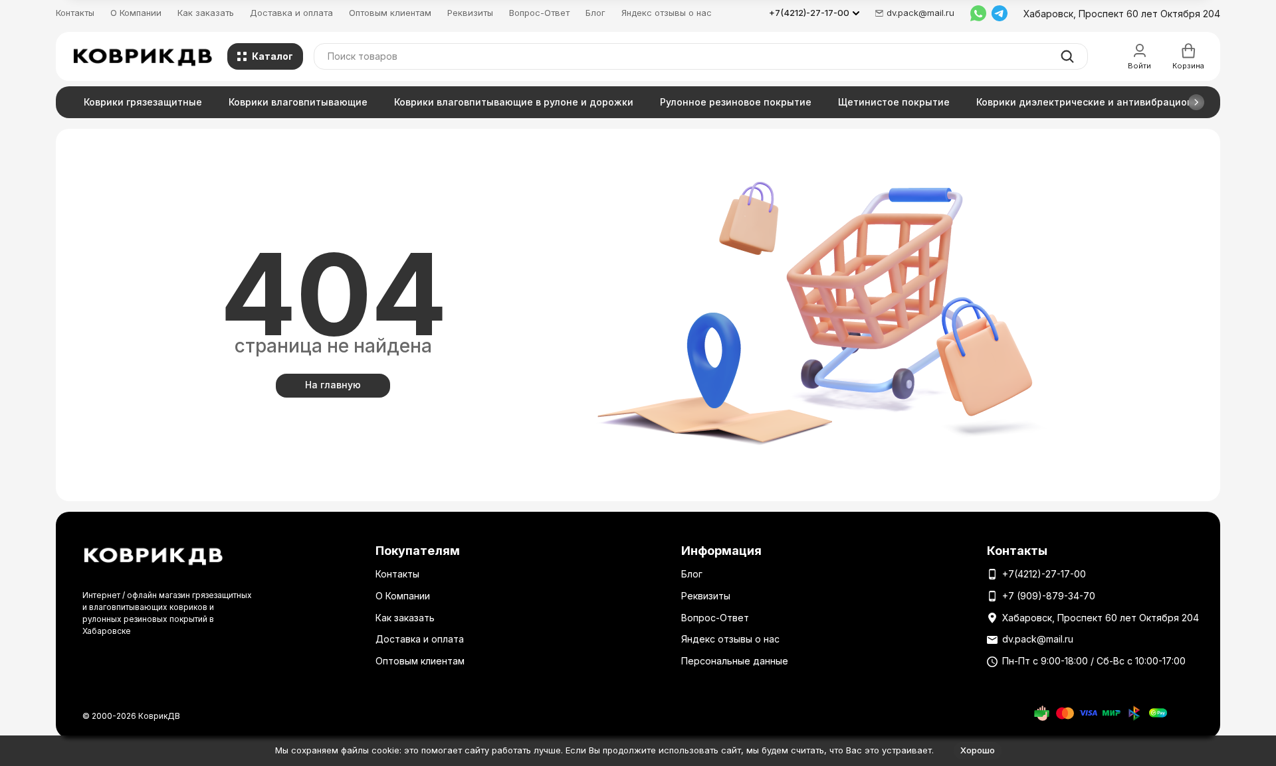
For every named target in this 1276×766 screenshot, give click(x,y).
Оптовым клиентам (390, 12)
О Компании (135, 12)
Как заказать (205, 12)
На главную (333, 384)
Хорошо (977, 750)
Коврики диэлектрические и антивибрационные (1094, 102)
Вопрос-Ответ (539, 12)
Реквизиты (470, 12)
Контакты (75, 12)
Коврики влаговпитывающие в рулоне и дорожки (513, 102)
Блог (595, 12)
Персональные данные (734, 660)
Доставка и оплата (291, 12)
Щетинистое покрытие (894, 102)
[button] (1196, 102)
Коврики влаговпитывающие (298, 102)
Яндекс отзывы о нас (666, 12)
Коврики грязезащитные (143, 102)
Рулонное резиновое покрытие (735, 102)
